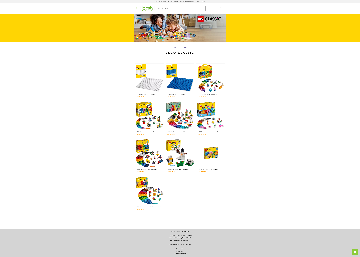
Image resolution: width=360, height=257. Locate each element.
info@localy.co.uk (186, 244)
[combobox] (215, 59)
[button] (220, 8)
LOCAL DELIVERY (200, 1)
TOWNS (170, 1)
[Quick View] (149, 78)
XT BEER (176, 1)
